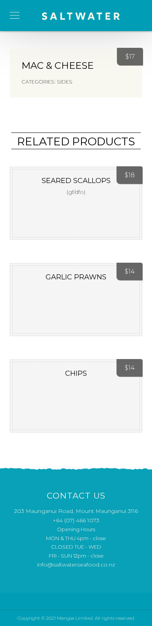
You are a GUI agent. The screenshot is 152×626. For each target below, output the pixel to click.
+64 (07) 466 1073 (76, 520)
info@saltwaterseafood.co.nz (76, 564)
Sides (64, 81)
